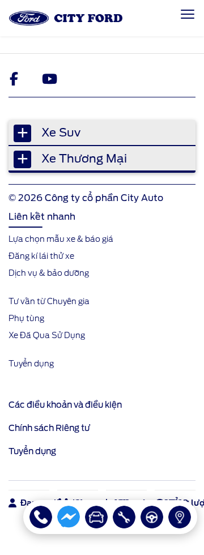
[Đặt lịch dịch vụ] (124, 517)
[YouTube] (49, 79)
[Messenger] (68, 517)
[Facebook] (16, 79)
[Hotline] (40, 517)
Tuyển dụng (32, 451)
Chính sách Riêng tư (49, 428)
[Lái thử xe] (151, 517)
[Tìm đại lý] (179, 517)
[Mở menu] (187, 14)
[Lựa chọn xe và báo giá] (96, 517)
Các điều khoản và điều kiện (65, 405)
